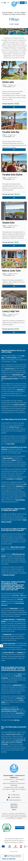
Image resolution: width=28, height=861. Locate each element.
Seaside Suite (8, 222)
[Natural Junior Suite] (14, 259)
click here (16, 720)
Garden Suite (14, 608)
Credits (14, 809)
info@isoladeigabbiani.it (15, 800)
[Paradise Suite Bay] (14, 120)
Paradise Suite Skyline (12, 174)
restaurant (20, 389)
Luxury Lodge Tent (10, 311)
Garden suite (8, 81)
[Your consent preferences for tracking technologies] (1, 645)
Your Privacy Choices (13, 856)
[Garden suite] (14, 70)
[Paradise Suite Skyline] (14, 163)
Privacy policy (14, 805)
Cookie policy (14, 807)
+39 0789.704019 (15, 795)
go (14, 107)
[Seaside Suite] (14, 211)
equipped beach (17, 685)
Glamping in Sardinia (9, 575)
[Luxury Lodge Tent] (14, 299)
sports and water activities (9, 711)
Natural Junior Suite (11, 270)
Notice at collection (8, 859)
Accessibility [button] (15, 851)
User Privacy (14, 804)
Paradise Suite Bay (10, 131)
